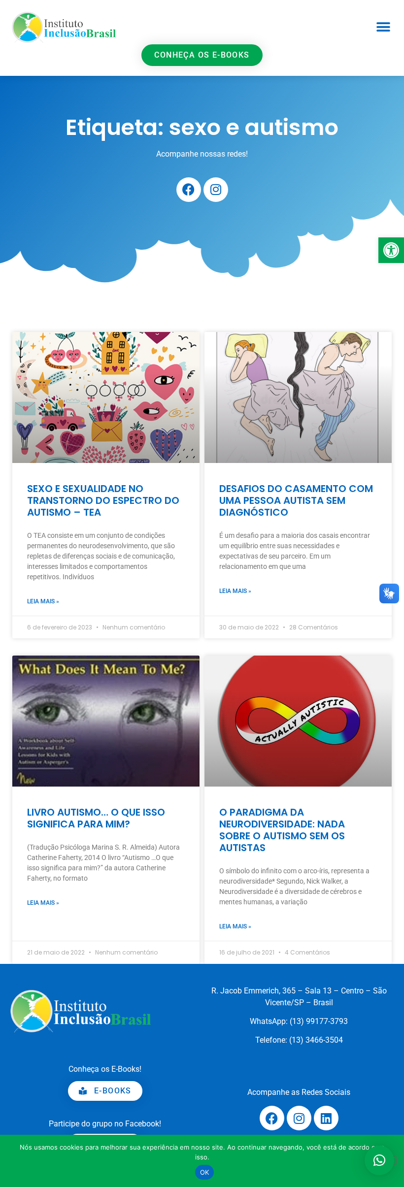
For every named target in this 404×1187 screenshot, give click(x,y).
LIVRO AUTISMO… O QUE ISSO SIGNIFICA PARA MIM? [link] (96, 818)
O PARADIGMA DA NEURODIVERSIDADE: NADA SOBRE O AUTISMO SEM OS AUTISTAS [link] (282, 830)
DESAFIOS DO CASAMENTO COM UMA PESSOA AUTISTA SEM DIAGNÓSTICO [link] (296, 500)
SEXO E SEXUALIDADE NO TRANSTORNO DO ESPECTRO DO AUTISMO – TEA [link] (103, 500)
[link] (391, 250)
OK (204, 1172)
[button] (383, 27)
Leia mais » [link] (43, 601)
